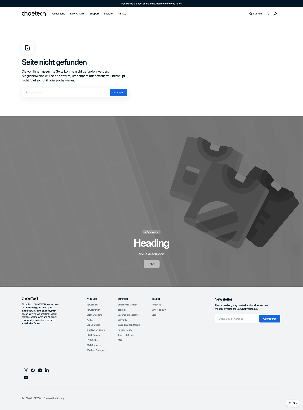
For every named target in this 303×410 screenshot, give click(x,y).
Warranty (122, 320)
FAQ (120, 340)
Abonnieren (269, 318)
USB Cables (92, 340)
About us (156, 304)
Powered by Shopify (53, 398)
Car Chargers (93, 324)
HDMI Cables (93, 335)
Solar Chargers (94, 314)
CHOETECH (36, 398)
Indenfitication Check (128, 324)
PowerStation (93, 309)
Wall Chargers (94, 345)
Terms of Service (126, 335)
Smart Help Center (127, 304)
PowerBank (92, 304)
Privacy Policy (125, 330)
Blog (154, 314)
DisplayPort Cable (96, 330)
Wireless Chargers (96, 350)
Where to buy (159, 309)
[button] (255, 13)
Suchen (118, 92)
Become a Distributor (128, 314)
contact (121, 309)
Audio (90, 320)
